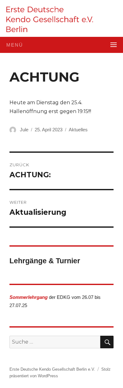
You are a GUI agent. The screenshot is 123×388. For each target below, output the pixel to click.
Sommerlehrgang (28, 297)
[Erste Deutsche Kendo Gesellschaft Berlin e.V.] (49, 19)
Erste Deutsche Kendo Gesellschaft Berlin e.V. (52, 369)
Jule (24, 129)
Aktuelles (78, 129)
